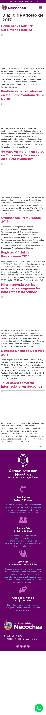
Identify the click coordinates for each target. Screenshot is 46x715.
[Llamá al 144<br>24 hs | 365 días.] (23, 519)
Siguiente (39, 446)
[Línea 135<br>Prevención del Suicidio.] (23, 553)
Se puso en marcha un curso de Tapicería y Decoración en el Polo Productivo (22, 155)
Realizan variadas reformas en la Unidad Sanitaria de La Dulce (22, 95)
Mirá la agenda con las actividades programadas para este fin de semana (20, 288)
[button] (40, 7)
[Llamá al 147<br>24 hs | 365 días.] (23, 489)
